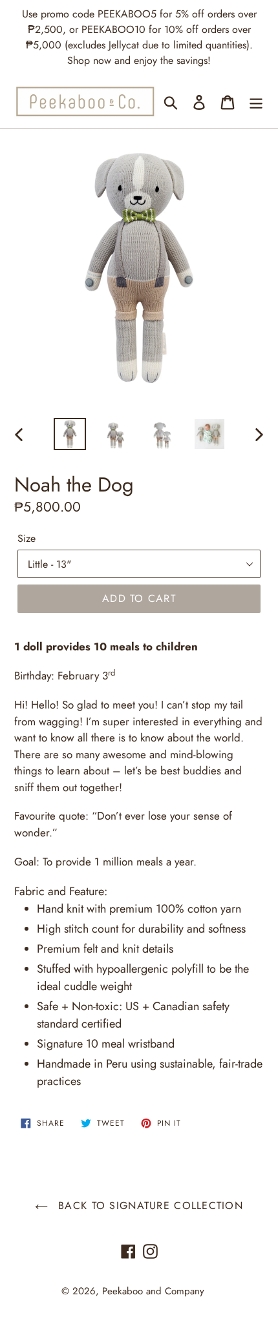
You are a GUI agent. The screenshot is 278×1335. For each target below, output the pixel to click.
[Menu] (256, 102)
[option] (70, 434)
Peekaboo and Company (153, 1291)
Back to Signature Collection (148, 1205)
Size (26, 538)
